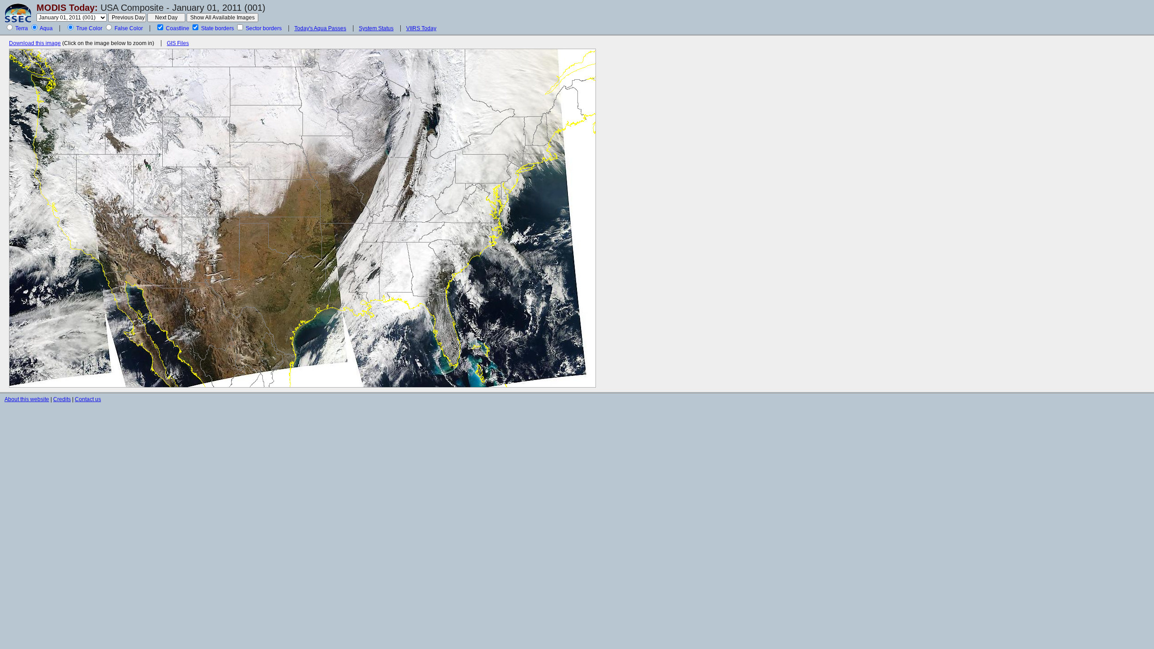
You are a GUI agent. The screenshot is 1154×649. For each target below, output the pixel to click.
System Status (376, 28)
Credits (62, 399)
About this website (27, 399)
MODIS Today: (67, 8)
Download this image (35, 43)
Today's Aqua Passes (320, 28)
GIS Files (178, 43)
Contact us (88, 399)
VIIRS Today (421, 28)
